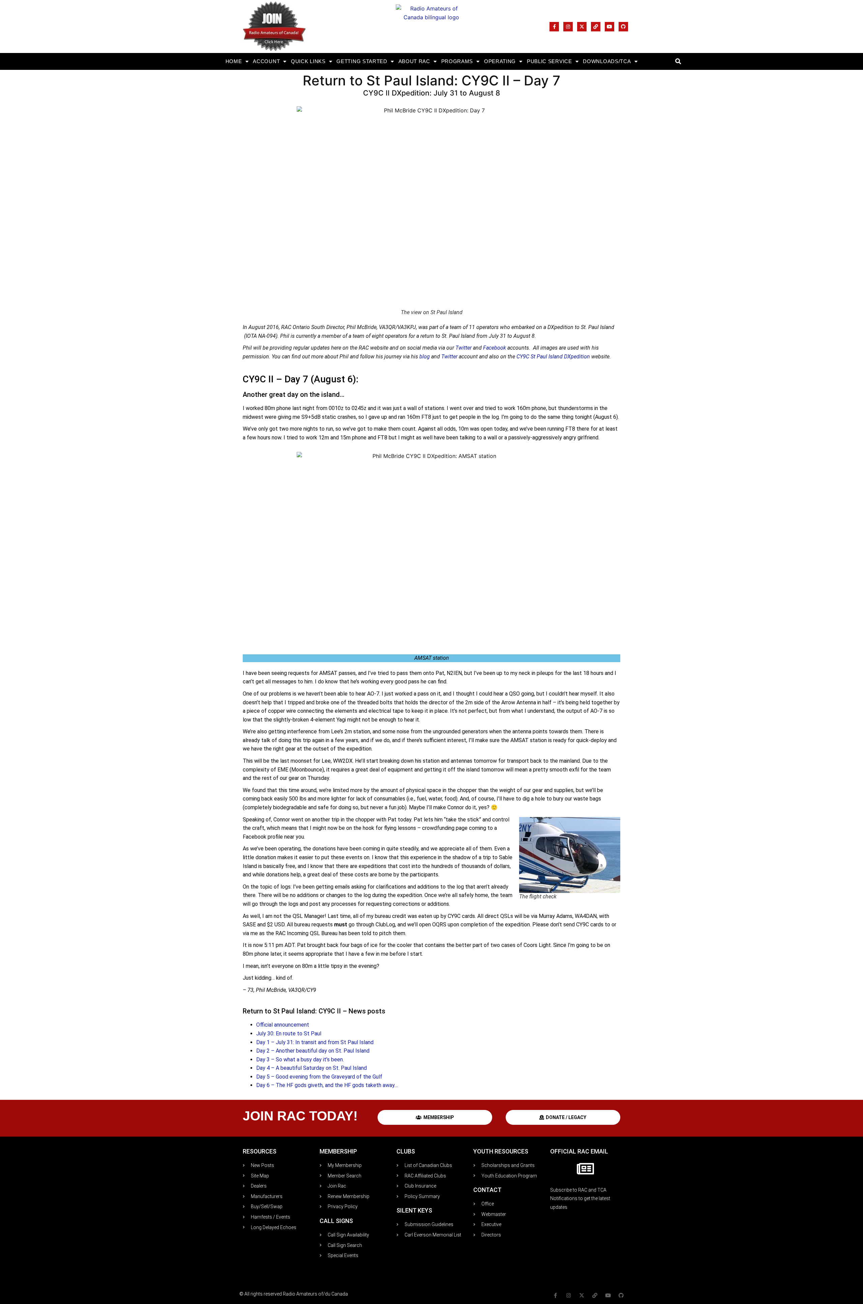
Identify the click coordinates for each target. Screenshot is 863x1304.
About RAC (414, 61)
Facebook (495, 348)
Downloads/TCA (607, 61)
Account (266, 61)
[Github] (623, 26)
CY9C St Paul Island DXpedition (553, 356)
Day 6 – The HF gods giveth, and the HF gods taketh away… (327, 1085)
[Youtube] (609, 26)
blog (425, 356)
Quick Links (308, 61)
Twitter (464, 348)
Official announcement (282, 1025)
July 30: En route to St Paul (288, 1033)
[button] (678, 61)
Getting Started (361, 61)
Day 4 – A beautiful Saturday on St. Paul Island (311, 1068)
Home (234, 61)
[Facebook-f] (554, 26)
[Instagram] (568, 26)
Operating (500, 61)
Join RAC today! (300, 1116)
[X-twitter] (582, 26)
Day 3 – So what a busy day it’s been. (300, 1059)
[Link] (595, 26)
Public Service (549, 61)
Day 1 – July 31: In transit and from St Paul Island (315, 1042)
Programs (457, 61)
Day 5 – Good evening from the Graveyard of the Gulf (319, 1077)
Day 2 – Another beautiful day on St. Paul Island (312, 1051)
